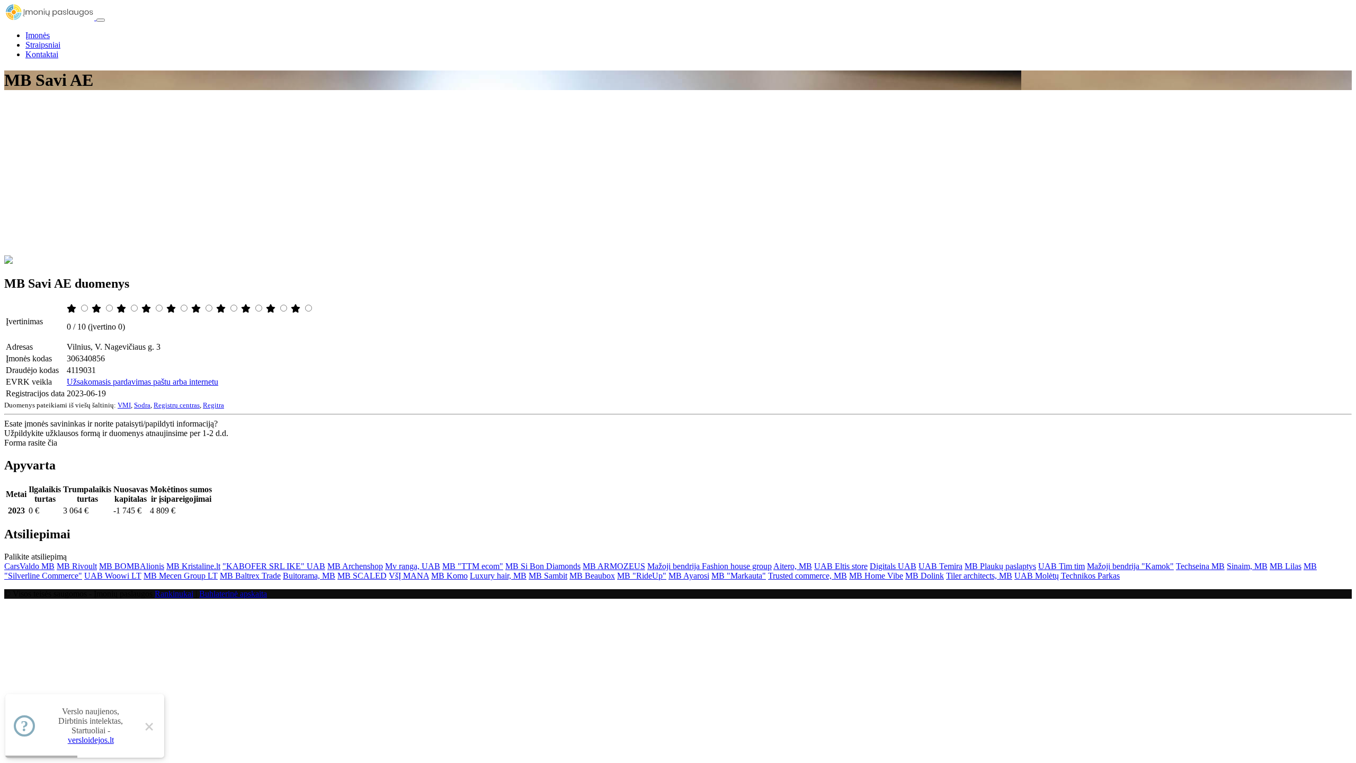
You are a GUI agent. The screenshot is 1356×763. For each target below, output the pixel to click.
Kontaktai (41, 54)
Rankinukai (174, 593)
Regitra (213, 405)
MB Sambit (548, 575)
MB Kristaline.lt (193, 566)
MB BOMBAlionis (131, 566)
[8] (247, 308)
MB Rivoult (77, 566)
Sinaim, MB (1247, 566)
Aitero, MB (792, 566)
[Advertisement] (678, 176)
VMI (124, 405)
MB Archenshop (355, 566)
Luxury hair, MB (498, 575)
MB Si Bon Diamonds (543, 566)
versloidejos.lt (91, 739)
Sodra (142, 405)
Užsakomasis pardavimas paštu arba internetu (142, 381)
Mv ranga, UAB (412, 566)
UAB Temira (940, 566)
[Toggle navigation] (100, 20)
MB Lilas (1285, 566)
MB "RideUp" (641, 575)
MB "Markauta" (738, 575)
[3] (122, 308)
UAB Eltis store (841, 566)
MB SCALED (362, 575)
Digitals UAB (893, 566)
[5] (172, 308)
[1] (72, 308)
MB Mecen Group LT (181, 575)
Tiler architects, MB (979, 575)
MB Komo (449, 575)
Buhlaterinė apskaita (233, 593)
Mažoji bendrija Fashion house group (709, 566)
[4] (147, 308)
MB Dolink (924, 575)
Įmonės (37, 35)
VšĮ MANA (409, 575)
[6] (197, 308)
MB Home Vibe (876, 575)
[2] (97, 308)
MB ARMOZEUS (614, 566)
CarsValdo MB (29, 566)
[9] (272, 308)
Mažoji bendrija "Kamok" (1130, 566)
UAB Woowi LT (112, 575)
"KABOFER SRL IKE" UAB (273, 566)
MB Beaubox (592, 575)
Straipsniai (42, 44)
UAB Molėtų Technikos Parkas (1067, 575)
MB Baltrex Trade (250, 575)
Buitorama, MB (309, 575)
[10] (296, 308)
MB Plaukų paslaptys (1000, 566)
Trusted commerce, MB (807, 575)
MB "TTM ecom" (472, 566)
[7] (222, 308)
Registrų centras (177, 405)
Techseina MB (1200, 566)
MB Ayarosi (688, 575)
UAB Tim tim (1061, 566)
